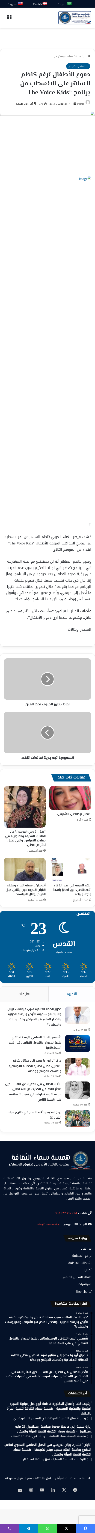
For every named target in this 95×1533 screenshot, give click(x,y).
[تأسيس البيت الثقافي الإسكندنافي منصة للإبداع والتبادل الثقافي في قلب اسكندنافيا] (77, 1043)
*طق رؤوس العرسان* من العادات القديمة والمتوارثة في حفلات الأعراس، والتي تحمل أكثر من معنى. (25, 838)
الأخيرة (72, 994)
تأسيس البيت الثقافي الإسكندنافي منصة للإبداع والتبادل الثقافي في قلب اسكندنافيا (35, 1043)
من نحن (86, 1248)
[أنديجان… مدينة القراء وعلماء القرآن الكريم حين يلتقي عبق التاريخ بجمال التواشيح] (25, 869)
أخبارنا (88, 1270)
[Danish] (45, 4)
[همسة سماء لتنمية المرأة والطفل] (75, 18)
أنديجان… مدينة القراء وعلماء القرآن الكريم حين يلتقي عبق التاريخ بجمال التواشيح (26, 890)
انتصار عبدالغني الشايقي (74, 814)
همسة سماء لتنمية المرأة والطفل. (68, 1478)
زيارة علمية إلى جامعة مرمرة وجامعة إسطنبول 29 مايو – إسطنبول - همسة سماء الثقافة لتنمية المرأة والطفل (52, 1429)
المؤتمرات (85, 1284)
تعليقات (24, 994)
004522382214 (66, 1213)
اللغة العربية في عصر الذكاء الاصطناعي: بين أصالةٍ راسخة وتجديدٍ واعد (72, 890)
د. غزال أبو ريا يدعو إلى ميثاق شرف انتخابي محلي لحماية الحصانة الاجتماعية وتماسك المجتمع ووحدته (35, 1066)
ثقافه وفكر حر (63, 56)
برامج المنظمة (82, 1256)
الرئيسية (81, 56)
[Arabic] (69, 4)
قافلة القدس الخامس (77, 1277)
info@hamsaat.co (49, 1224)
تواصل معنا (84, 1291)
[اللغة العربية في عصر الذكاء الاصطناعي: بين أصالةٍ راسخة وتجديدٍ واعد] (70, 870)
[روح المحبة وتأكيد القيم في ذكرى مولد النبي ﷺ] (77, 1118)
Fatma (80, 103)
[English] (20, 4)
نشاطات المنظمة (80, 1263)
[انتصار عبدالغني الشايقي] (70, 798)
